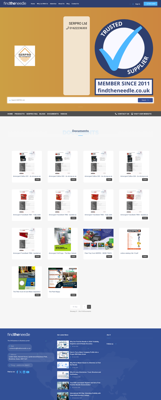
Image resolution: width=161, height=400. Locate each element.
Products (20, 114)
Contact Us (75, 4)
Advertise (53, 4)
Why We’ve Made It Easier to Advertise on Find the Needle (85, 364)
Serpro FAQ (32, 114)
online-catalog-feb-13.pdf (129, 253)
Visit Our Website (142, 114)
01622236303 (78, 28)
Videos (64, 114)
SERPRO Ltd (78, 23)
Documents (53, 114)
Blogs (42, 114)
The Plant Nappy (54, 292)
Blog (68, 4)
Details (37, 179)
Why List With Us (42, 4)
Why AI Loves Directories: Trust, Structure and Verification (85, 373)
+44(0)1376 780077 (23, 365)
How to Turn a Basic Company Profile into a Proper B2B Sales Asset (84, 353)
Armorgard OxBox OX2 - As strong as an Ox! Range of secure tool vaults (73, 176)
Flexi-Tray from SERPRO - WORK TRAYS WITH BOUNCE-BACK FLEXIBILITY (110, 253)
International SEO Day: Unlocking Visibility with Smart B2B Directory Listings (85, 394)
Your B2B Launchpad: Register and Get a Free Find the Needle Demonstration (85, 384)
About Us (61, 4)
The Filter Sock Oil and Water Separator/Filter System (31, 292)
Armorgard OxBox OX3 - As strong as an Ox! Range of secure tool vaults (109, 176)
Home (33, 4)
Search (144, 100)
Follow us (110, 344)
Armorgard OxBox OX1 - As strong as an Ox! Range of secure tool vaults (38, 176)
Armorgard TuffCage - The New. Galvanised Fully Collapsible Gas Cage (73, 253)
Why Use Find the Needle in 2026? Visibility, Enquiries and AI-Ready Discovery (84, 343)
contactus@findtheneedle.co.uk (19, 348)
